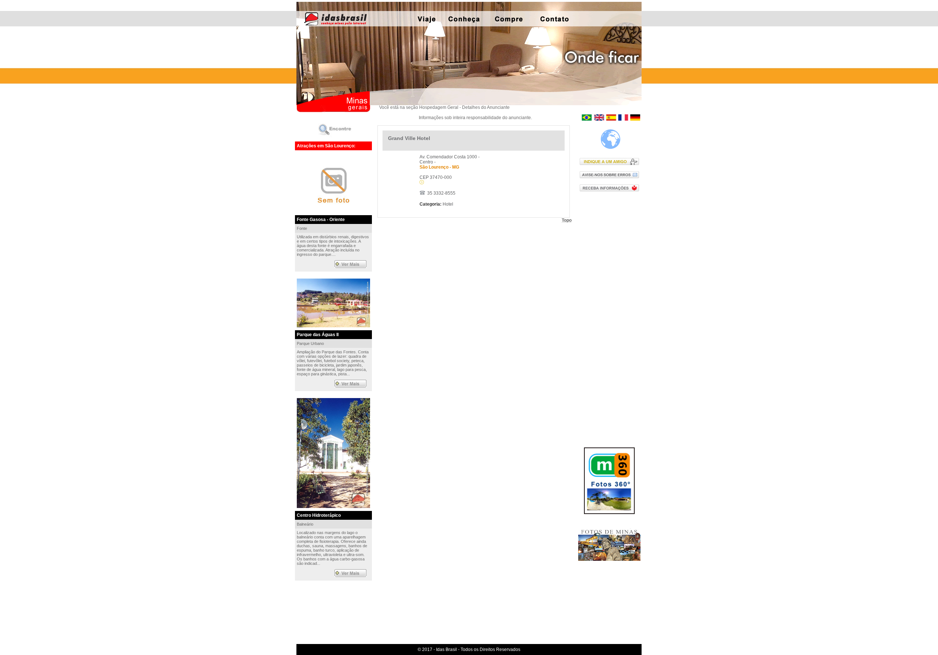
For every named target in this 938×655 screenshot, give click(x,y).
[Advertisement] (611, 315)
